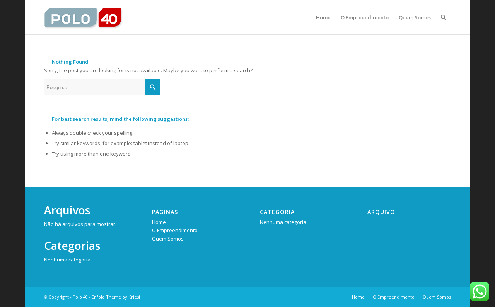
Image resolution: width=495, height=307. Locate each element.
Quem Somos (168, 238)
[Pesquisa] (443, 17)
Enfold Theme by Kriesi (116, 297)
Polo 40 (80, 297)
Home (159, 222)
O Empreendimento (175, 230)
